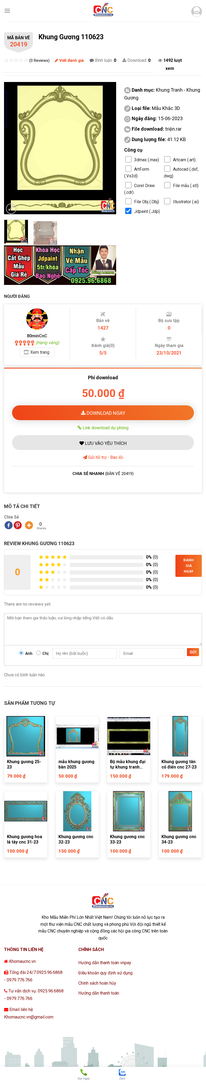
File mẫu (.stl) (185, 185)
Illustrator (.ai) (186, 201)
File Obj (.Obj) (146, 201)
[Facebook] (9, 525)
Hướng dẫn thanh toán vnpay (104, 962)
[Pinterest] (18, 525)
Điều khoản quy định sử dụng (105, 972)
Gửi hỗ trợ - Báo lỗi (105, 457)
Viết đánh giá (71, 60)
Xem (39, 352)
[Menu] (7, 10)
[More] (29, 525)
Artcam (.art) (184, 159)
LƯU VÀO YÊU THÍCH (105, 443)
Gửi (193, 652)
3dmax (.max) (146, 159)
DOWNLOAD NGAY (105, 413)
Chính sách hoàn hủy (97, 983)
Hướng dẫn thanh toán (98, 993)
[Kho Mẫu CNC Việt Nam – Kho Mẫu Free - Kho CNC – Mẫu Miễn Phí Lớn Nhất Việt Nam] (103, 11)
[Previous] (13, 148)
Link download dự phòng (105, 428)
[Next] (107, 148)
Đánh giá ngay (188, 565)
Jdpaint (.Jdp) (147, 211)
